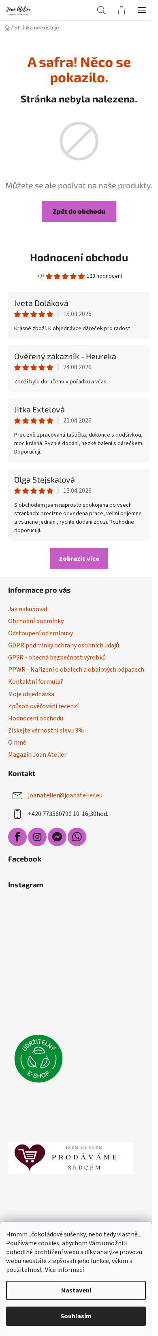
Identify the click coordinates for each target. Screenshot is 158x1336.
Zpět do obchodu (79, 211)
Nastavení (76, 1290)
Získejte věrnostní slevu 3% (46, 730)
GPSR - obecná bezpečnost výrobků (57, 657)
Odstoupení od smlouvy (40, 633)
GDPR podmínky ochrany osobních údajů (63, 645)
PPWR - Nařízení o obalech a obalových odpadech (76, 669)
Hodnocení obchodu (79, 257)
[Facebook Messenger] (57, 837)
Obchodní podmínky (36, 621)
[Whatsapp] (77, 837)
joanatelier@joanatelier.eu (65, 795)
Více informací (64, 1269)
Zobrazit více (79, 558)
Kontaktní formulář (35, 681)
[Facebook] (17, 837)
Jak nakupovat (28, 609)
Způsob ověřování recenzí (43, 706)
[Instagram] (37, 837)
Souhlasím (76, 1316)
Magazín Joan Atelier (37, 754)
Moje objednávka (31, 694)
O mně (17, 742)
